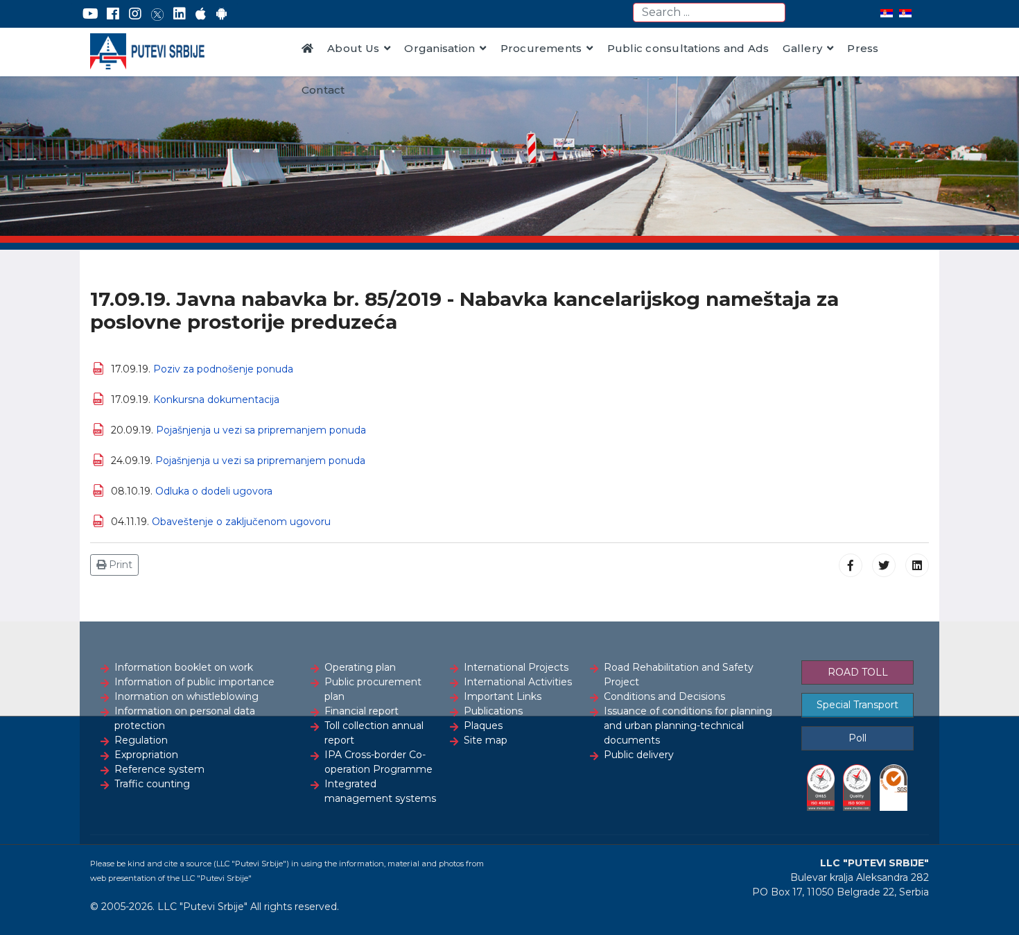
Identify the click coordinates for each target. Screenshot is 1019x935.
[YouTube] (90, 14)
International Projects (516, 667)
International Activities (518, 682)
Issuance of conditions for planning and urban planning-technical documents (688, 725)
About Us (353, 48)
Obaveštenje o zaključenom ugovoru (241, 521)
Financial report (361, 711)
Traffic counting (152, 784)
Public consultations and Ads (688, 48)
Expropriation (146, 754)
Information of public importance (194, 682)
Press (862, 48)
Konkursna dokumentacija (216, 399)
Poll (857, 738)
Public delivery (639, 754)
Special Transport (857, 704)
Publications (493, 711)
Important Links (502, 696)
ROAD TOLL (858, 672)
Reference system (159, 769)
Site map (485, 740)
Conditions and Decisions (664, 696)
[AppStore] (200, 14)
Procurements (541, 48)
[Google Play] (222, 14)
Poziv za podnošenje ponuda (223, 369)
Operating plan (360, 667)
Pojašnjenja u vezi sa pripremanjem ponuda (261, 430)
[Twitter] (157, 14)
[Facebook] (113, 14)
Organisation (439, 48)
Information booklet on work (183, 667)
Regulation (141, 740)
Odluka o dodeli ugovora (213, 491)
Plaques (483, 725)
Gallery (802, 48)
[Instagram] (135, 14)
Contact (323, 89)
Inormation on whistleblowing (186, 696)
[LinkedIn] (179, 14)
